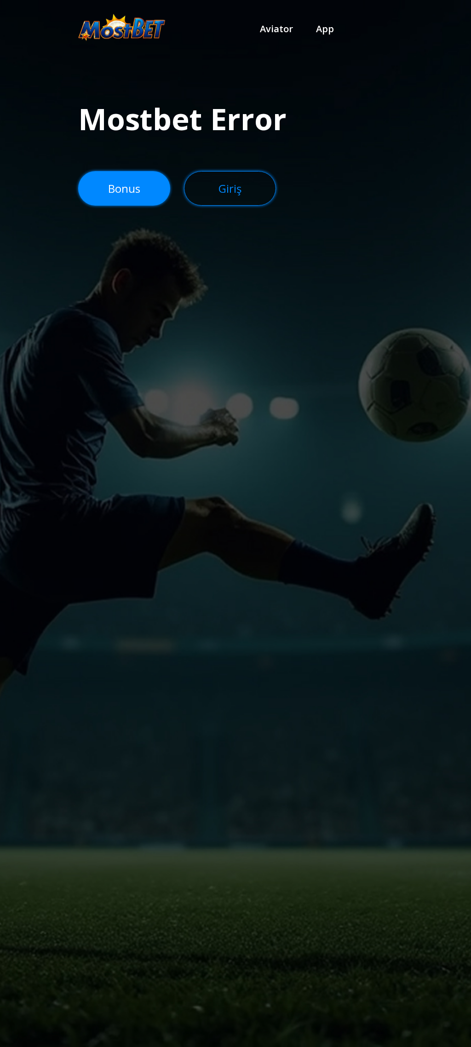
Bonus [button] (124, 188)
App (325, 29)
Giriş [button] (229, 188)
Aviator (276, 29)
